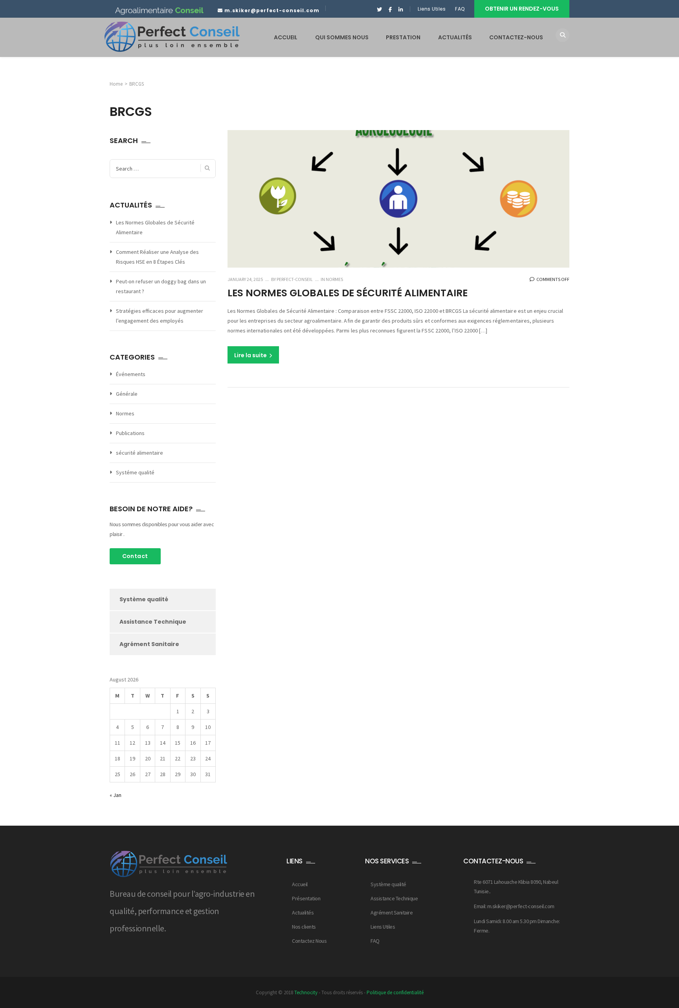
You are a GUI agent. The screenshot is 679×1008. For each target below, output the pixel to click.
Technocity (305, 992)
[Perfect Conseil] (172, 37)
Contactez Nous (309, 940)
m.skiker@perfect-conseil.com (271, 10)
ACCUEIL (285, 37)
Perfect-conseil (294, 279)
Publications (130, 433)
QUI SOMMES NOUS (342, 37)
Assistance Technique (152, 622)
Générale (127, 393)
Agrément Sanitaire (149, 644)
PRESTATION (403, 37)
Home (116, 84)
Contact (135, 556)
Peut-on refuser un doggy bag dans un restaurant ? (161, 286)
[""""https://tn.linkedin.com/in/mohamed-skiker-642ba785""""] (400, 10)
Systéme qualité (135, 472)
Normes (334, 279)
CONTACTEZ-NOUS (516, 37)
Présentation (306, 898)
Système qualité (143, 599)
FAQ (460, 9)
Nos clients (304, 926)
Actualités (303, 912)
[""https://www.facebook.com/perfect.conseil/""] (390, 10)
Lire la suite (251, 355)
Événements (130, 374)
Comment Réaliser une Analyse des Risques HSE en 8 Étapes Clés (157, 256)
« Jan (115, 795)
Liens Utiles (432, 9)
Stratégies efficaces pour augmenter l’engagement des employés (159, 315)
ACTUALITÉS (455, 37)
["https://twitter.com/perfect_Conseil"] (379, 10)
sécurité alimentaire (139, 452)
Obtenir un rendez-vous (522, 9)
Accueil (300, 884)
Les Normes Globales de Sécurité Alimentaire (348, 293)
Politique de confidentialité (395, 992)
